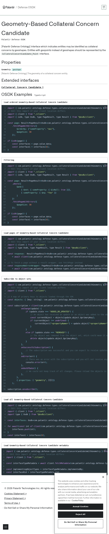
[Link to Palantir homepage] (9, 7)
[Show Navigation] (6, 527)
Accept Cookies (80, 507)
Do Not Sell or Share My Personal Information (80, 523)
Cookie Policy (77, 501)
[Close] (103, 477)
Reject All (80, 514)
